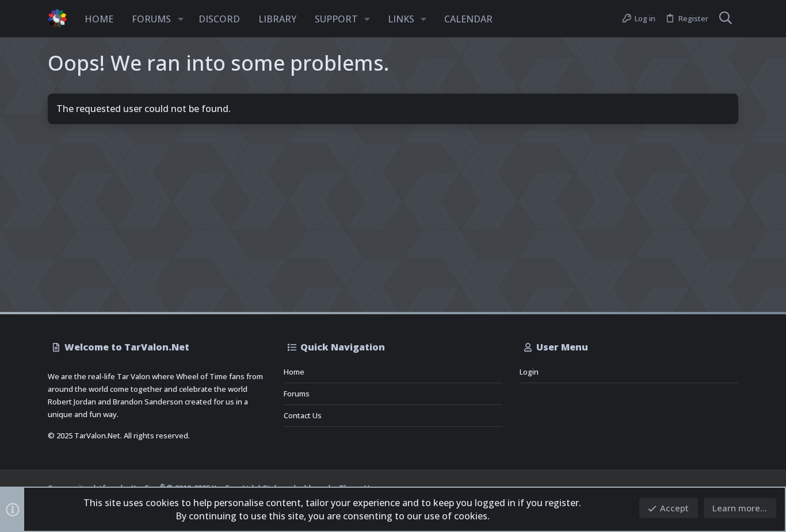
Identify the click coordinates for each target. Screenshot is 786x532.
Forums (297, 393)
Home (294, 372)
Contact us (303, 415)
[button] (180, 19)
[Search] (725, 19)
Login (529, 372)
